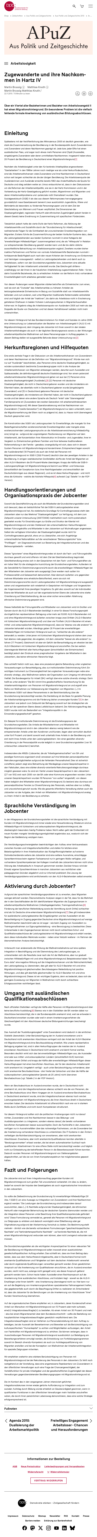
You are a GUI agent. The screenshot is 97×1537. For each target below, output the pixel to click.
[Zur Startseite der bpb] (16, 10)
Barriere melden (32, 1521)
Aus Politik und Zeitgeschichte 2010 (69, 16)
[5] (80, 699)
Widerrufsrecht (35, 1472)
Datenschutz (28, 1516)
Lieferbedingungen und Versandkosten (64, 1466)
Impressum (13, 1516)
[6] (84, 905)
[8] (33, 1010)
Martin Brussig (14, 87)
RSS (66, 1516)
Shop (6, 16)
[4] (55, 476)
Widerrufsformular (59, 1472)
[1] (76, 159)
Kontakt (75, 1516)
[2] (77, 337)
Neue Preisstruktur (31, 1466)
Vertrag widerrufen (48, 1480)
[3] (47, 380)
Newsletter (55, 1516)
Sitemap (42, 1516)
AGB (15, 1466)
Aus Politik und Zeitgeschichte (38, 16)
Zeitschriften (17, 16)
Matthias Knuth (38, 87)
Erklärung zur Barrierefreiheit (58, 1521)
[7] (67, 912)
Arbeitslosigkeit (23, 63)
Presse (86, 1516)
